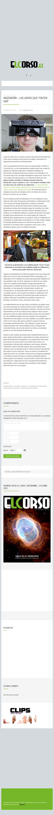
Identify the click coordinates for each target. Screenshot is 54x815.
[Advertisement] (27, 29)
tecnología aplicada (11, 388)
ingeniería (43, 386)
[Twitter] (30, 74)
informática (33, 386)
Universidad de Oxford (29, 388)
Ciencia (6, 383)
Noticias (12, 95)
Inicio (5, 95)
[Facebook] (25, 74)
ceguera (17, 386)
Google (25, 386)
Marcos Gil (28, 110)
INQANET (22, 804)
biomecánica (8, 386)
